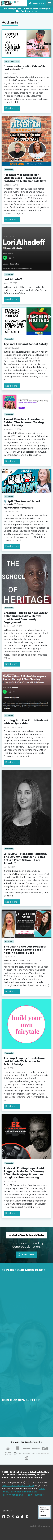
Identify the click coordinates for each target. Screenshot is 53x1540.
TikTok (22, 1517)
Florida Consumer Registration (18, 1485)
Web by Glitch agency (40, 1526)
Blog (7, 61)
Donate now (28, 1255)
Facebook (4, 1517)
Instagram (8, 1517)
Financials (38, 1495)
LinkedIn (27, 1517)
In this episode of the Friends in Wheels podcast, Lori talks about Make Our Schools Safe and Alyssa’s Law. (26, 290)
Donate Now (38, 3)
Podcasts (15, 61)
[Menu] (49, 3)
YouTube (17, 1517)
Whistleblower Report (20, 1495)
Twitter (13, 1517)
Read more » (12, 108)
